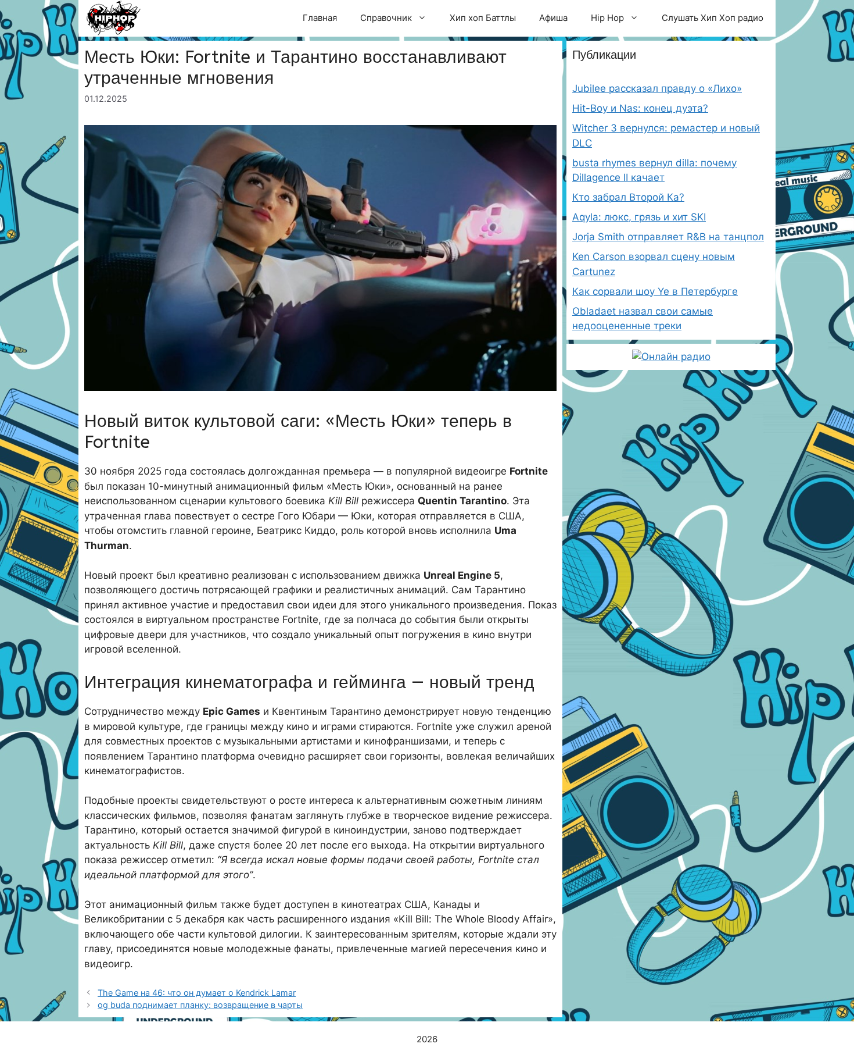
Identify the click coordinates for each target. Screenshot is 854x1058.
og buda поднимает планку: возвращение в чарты (200, 1005)
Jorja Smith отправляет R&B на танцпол (668, 237)
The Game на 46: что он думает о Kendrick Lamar (197, 993)
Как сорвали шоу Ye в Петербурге (655, 291)
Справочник (386, 17)
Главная (320, 17)
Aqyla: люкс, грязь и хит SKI (639, 217)
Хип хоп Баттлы (483, 17)
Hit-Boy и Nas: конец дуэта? (640, 108)
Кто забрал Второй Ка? (628, 197)
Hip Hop (607, 17)
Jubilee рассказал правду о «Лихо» (657, 88)
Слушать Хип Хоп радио (712, 17)
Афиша (553, 17)
